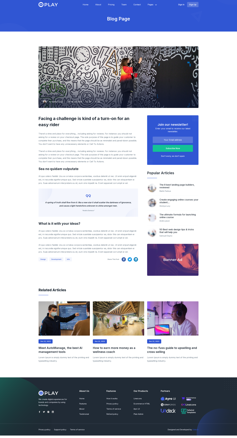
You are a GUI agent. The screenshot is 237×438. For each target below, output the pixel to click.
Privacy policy (112, 404)
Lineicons (138, 398)
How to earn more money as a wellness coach (114, 350)
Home (85, 4)
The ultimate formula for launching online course (177, 216)
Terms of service (113, 409)
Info (68, 259)
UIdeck (195, 429)
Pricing (111, 4)
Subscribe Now (173, 148)
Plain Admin (138, 414)
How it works (112, 398)
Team (124, 4)
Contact (137, 4)
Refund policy (112, 414)
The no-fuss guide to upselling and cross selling (172, 350)
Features (83, 404)
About (98, 4)
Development (56, 259)
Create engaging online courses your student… (178, 201)
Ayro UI (137, 409)
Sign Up (192, 4)
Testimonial (84, 414)
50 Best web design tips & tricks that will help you (176, 230)
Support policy (60, 429)
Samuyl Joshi (57, 102)
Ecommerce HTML (142, 404)
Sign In (181, 4)
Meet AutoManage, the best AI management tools (60, 350)
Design (43, 259)
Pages (150, 4)
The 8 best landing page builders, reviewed (177, 186)
